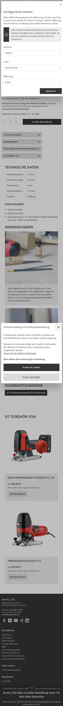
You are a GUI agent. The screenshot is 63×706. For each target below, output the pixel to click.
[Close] (61, 4)
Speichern (51, 91)
